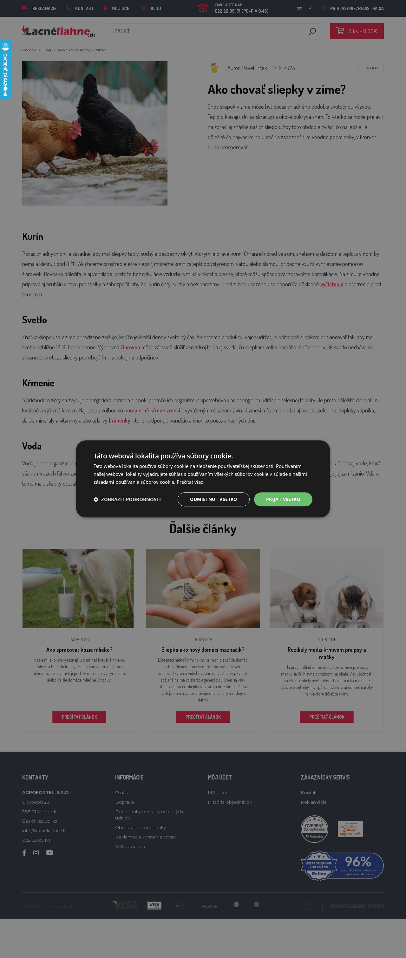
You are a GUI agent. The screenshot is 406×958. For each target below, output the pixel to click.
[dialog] (203, 478)
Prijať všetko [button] (283, 499)
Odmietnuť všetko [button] (213, 499)
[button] (127, 499)
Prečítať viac (190, 482)
